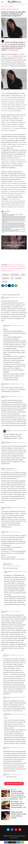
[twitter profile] (8, 829)
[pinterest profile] (16, 829)
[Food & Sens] (14, 1)
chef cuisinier (5, 274)
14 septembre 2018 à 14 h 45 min (19, 507)
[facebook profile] (12, 829)
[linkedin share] (12, 285)
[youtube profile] (19, 829)
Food (12, 278)
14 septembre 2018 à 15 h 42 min (17, 747)
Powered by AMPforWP (14, 837)
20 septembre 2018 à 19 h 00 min (19, 430)
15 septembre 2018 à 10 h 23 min (13, 565)
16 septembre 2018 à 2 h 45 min (17, 655)
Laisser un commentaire (14, 783)
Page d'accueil (4, 6)
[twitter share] (6, 285)
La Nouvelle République (12, 50)
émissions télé (6, 278)
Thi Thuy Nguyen (9, 56)
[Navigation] (2, 2)
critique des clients (15, 274)
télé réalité (5, 281)
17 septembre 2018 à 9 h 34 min (19, 571)
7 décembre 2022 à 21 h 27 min (18, 325)
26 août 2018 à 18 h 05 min (14, 611)
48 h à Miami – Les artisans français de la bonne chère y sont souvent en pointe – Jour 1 (18, 805)
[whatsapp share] (15, 285)
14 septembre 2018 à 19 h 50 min (11, 470)
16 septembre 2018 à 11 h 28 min (16, 396)
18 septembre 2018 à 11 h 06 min (17, 384)
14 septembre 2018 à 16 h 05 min (18, 697)
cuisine (22, 274)
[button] (6, 842)
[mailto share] (9, 285)
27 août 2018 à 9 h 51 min (16, 774)
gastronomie (18, 278)
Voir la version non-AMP (19, 836)
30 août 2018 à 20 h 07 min (15, 531)
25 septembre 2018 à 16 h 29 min (16, 297)
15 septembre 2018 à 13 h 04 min (18, 442)
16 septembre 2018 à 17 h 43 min (19, 714)
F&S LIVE (11, 6)
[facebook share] (2, 285)
